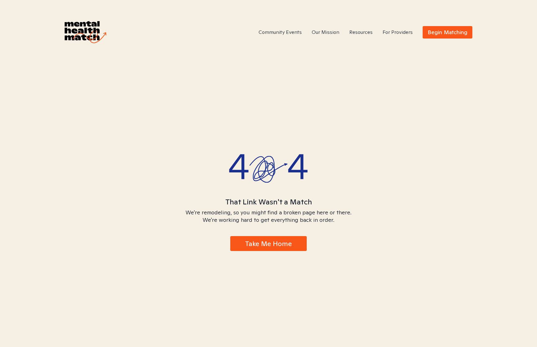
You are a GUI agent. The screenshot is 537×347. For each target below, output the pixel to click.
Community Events (280, 32)
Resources (361, 32)
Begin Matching (447, 32)
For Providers (398, 32)
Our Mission (325, 32)
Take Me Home (268, 243)
